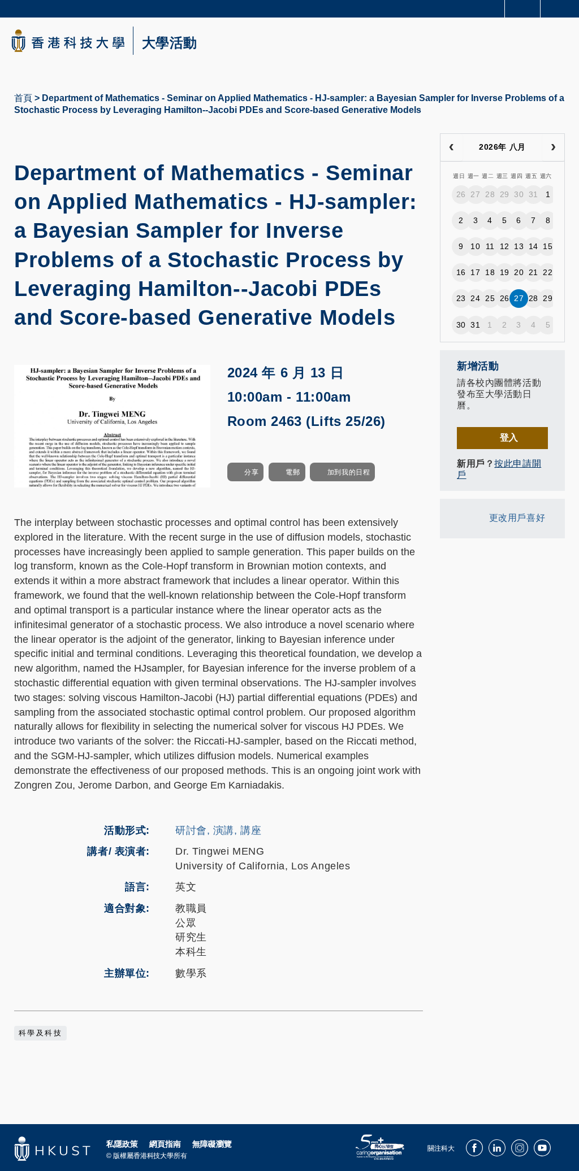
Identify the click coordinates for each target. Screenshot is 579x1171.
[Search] (562, 7)
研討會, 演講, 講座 (218, 830)
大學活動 (169, 43)
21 (533, 272)
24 (475, 298)
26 (461, 194)
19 (504, 272)
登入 (509, 437)
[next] (553, 147)
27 (475, 194)
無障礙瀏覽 (212, 1143)
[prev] (451, 147)
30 (519, 194)
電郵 (293, 472)
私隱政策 (122, 1143)
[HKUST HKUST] (67, 41)
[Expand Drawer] (523, 9)
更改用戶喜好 (517, 518)
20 (519, 272)
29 (504, 194)
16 (461, 272)
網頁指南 (165, 1143)
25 (490, 298)
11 (490, 246)
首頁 (23, 98)
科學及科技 (40, 1033)
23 (461, 298)
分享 (251, 472)
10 (475, 246)
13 (519, 246)
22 (547, 272)
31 (533, 194)
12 (504, 246)
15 (547, 246)
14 (533, 246)
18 (490, 272)
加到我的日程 (348, 472)
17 (475, 272)
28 (490, 194)
